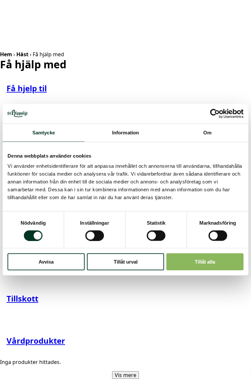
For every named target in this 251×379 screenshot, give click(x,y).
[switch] (94, 235)
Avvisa (46, 262)
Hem (6, 54)
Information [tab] (125, 132)
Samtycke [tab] (43, 132)
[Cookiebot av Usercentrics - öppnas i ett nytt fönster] (214, 113)
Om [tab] (207, 132)
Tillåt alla (205, 262)
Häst (22, 54)
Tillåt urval (126, 262)
